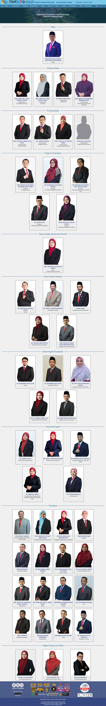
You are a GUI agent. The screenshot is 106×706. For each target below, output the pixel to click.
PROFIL (6, 6)
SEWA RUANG (88, 6)
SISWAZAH (25, 6)
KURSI (81, 6)
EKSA (56, 6)
